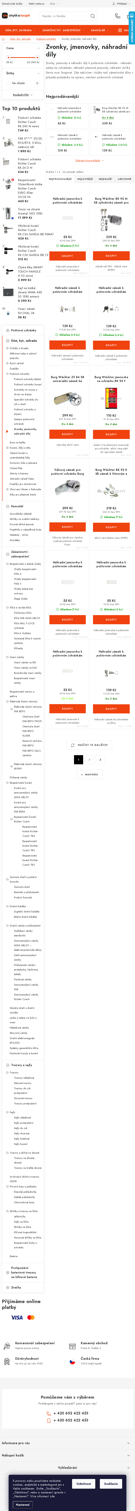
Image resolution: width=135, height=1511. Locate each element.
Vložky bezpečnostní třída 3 (25, 581)
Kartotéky (15, 540)
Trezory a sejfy (21, 1065)
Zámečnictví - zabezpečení (20, 554)
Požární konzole (23, 897)
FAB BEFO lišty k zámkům (31, 753)
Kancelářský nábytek (21, 514)
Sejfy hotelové (22, 1138)
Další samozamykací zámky (25, 957)
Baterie (14, 1256)
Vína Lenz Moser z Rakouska (25, 489)
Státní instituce (36, 3)
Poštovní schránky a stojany (25, 412)
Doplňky (14, 368)
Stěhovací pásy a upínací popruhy (23, 356)
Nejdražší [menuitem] (105, 179)
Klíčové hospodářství (25, 1232)
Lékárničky (19, 1216)
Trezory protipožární (25, 1103)
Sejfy (12, 1112)
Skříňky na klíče (22, 1227)
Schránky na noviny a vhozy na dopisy (25, 392)
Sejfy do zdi (20, 1128)
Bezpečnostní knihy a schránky (25, 1245)
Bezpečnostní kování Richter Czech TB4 (30, 831)
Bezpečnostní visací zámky (24, 681)
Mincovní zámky (18, 1033)
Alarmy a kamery (19, 473)
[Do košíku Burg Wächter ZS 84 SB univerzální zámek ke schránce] (67, 434)
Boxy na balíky (17, 442)
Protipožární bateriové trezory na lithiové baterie (24, 1272)
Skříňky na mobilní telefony (24, 519)
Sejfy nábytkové (22, 1117)
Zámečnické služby (12, 3)
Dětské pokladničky (24, 1197)
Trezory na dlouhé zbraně (24, 1160)
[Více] (125, 30)
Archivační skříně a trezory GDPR (24, 1179)
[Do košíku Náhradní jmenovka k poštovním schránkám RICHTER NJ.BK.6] (67, 708)
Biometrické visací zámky (27, 673)
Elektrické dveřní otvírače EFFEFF (28, 766)
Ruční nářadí (17, 363)
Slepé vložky (21, 598)
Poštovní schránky (23, 330)
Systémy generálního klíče (24, 1048)
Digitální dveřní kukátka (27, 911)
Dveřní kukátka (18, 906)
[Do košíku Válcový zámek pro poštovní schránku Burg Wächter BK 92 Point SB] (67, 527)
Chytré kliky (16, 468)
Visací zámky (17, 657)
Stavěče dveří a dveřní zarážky (22, 1010)
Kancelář (17, 506)
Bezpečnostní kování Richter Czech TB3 (30, 845)
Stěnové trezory (22, 1083)
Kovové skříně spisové (22, 524)
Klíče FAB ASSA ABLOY (27, 618)
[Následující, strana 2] (89, 759)
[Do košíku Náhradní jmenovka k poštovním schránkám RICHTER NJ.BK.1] (67, 256)
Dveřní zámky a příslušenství (25, 925)
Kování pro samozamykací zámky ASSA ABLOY (26, 792)
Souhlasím (111, 1484)
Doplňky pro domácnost (23, 484)
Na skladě (25, 83)
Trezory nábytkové (24, 1078)
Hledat (93, 16)
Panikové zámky (23, 979)
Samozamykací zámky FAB (26, 987)
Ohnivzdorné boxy (24, 1202)
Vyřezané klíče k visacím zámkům (27, 641)
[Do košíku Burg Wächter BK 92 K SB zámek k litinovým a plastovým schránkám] (111, 527)
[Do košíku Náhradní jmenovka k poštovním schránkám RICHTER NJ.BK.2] (67, 619)
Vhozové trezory (23, 1098)
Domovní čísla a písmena (23, 463)
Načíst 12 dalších (92, 745)
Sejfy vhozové (22, 1133)
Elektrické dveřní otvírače (23, 701)
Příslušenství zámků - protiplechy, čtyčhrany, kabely (26, 969)
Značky (16, 1287)
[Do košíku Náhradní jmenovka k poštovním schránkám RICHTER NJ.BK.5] (111, 619)
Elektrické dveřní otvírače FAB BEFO (28, 709)
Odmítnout (83, 1484)
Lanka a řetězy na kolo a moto (23, 1020)
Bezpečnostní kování (21, 783)
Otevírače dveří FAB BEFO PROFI (32, 719)
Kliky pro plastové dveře (23, 494)
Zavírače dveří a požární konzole (23, 879)
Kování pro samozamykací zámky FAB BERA (26, 807)
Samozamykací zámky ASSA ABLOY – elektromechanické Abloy (28, 945)
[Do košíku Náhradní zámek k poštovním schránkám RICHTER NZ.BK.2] (111, 345)
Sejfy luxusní (21, 1144)
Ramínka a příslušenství (26, 892)
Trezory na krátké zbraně (28, 1168)
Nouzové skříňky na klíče (27, 1237)
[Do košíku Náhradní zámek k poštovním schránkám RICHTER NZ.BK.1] (67, 345)
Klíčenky (18, 648)
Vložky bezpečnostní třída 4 (25, 571)
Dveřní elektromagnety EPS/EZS (22, 1040)
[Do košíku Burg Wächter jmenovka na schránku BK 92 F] (111, 434)
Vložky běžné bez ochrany (23, 591)
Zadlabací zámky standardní (23, 933)
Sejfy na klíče (21, 1222)
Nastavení (23, 1505)
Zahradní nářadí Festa (22, 479)
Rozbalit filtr (21, 95)
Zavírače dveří (22, 887)
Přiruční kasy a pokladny (23, 1186)
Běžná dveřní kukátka (25, 917)
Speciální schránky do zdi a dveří (26, 402)
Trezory (14, 1072)
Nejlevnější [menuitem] (85, 179)
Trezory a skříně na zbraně (24, 1153)
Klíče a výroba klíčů (20, 607)
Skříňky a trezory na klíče (24, 1211)
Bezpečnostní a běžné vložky (25, 564)
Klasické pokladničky (25, 1192)
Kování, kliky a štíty (20, 448)
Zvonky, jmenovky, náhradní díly (25, 431)
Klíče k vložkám (22, 633)
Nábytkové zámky (19, 1027)
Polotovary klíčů (23, 613)
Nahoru (91, 774)
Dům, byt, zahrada (24, 341)
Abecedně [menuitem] (124, 179)
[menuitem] (20, 30)
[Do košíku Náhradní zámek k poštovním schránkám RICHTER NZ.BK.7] (111, 708)
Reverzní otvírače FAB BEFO (32, 743)
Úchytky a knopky (19, 348)
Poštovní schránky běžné (27, 379)
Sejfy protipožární (23, 1123)
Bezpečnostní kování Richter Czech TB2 (30, 860)
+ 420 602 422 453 (118, 16)
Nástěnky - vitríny (19, 535)
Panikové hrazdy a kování (24, 1053)
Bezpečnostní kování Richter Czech (25, 819)
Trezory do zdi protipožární (22, 1091)
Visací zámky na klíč (25, 662)
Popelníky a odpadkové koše (25, 529)
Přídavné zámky (18, 777)
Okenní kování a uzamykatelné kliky (20, 455)
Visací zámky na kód (25, 667)
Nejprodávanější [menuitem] (60, 179)
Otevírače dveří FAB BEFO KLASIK (31, 731)
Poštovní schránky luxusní (28, 384)
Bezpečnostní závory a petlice (22, 694)
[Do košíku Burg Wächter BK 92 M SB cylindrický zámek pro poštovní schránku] (111, 255)
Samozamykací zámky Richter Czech (26, 997)
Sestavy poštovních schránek (24, 422)
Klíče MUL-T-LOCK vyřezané (24, 626)
